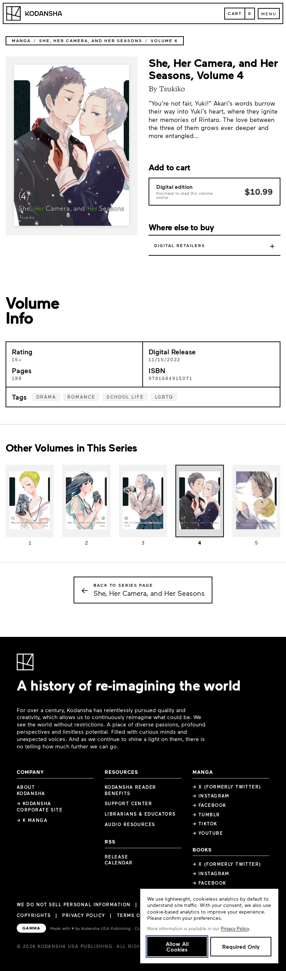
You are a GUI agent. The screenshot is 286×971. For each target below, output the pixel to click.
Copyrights (34, 915)
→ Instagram (211, 796)
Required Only (240, 946)
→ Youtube (208, 833)
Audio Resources (130, 824)
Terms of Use (136, 915)
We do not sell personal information (73, 904)
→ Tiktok (205, 823)
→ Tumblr (206, 814)
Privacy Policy (83, 915)
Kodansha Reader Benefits (130, 790)
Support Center (128, 803)
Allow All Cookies (177, 946)
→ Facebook (209, 805)
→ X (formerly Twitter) (227, 786)
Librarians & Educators (140, 814)
